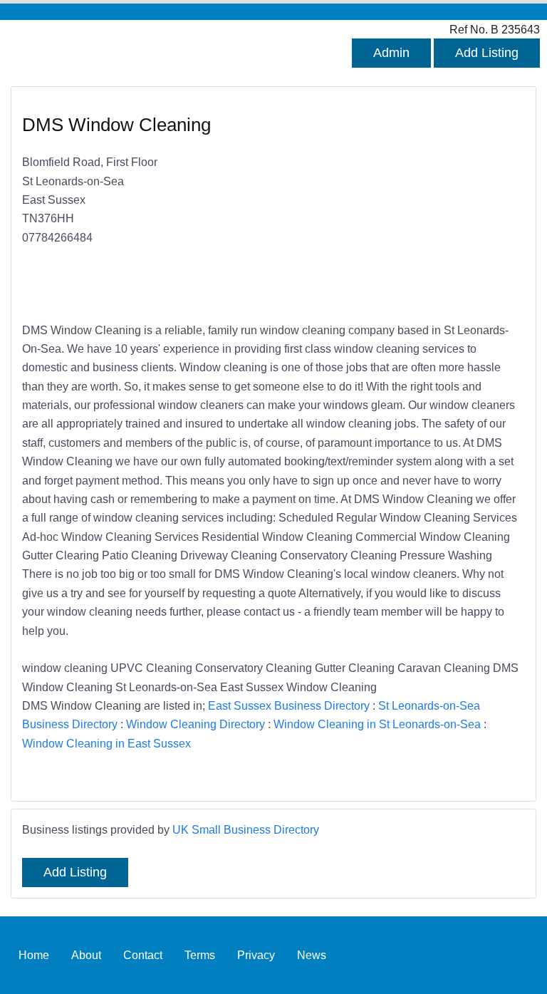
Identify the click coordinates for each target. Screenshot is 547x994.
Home (34, 954)
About (86, 954)
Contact (142, 954)
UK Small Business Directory (245, 829)
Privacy (256, 954)
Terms (199, 954)
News (311, 954)
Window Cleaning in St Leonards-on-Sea (377, 724)
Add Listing (487, 53)
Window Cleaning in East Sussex (106, 743)
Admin (391, 53)
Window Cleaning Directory (195, 724)
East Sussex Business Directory (289, 705)
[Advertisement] (392, 205)
